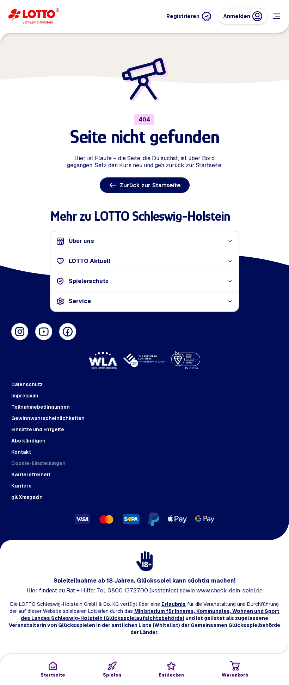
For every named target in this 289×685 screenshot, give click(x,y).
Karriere (21, 486)
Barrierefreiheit (30, 474)
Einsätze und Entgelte (37, 429)
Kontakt (21, 452)
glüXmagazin (27, 497)
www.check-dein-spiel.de (229, 590)
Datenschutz (27, 384)
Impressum (24, 395)
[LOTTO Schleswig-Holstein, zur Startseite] (33, 16)
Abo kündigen (28, 441)
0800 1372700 (127, 590)
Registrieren (182, 16)
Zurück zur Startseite (150, 185)
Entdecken (171, 675)
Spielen (112, 675)
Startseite (53, 675)
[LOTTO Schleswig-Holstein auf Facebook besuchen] (67, 331)
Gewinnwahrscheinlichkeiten (48, 418)
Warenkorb (235, 675)
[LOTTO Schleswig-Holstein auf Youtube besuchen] (43, 331)
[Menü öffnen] (277, 16)
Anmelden (236, 16)
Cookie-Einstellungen (38, 463)
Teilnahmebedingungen (40, 407)
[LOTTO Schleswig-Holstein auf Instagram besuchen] (19, 331)
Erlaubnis (173, 604)
